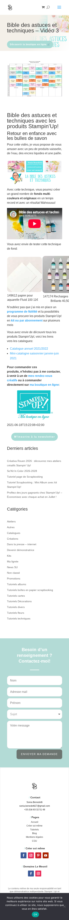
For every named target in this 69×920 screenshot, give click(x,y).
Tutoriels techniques (18, 618)
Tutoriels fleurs (15, 612)
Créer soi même (34, 825)
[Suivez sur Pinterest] (38, 855)
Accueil (34, 822)
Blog (34, 833)
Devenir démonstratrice (20, 550)
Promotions (13, 578)
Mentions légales (34, 837)
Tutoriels (34, 829)
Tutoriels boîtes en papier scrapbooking (30, 590)
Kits (9, 555)
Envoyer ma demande (39, 754)
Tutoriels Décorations (19, 601)
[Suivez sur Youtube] (46, 855)
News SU (12, 567)
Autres (11, 527)
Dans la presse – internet (21, 544)
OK (35, 914)
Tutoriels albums (16, 584)
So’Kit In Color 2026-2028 (22, 470)
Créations (12, 538)
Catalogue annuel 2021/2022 (29, 348)
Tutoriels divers (16, 607)
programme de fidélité (22, 311)
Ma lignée (12, 561)
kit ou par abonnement (27, 320)
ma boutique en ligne (44, 384)
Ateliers (11, 521)
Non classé (13, 572)
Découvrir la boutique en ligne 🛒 (30, 44)
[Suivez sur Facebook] (23, 855)
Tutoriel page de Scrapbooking (25, 476)
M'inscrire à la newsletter (34, 436)
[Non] (64, 906)
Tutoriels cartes (16, 595)
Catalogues (13, 532)
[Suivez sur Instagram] (31, 855)
